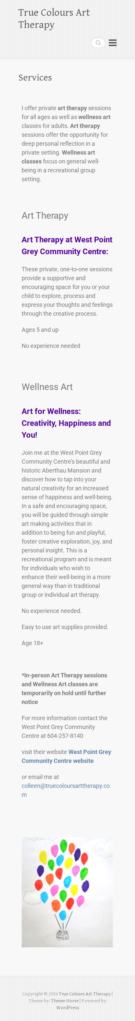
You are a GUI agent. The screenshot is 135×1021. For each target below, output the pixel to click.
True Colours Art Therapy (54, 19)
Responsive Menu (113, 42)
